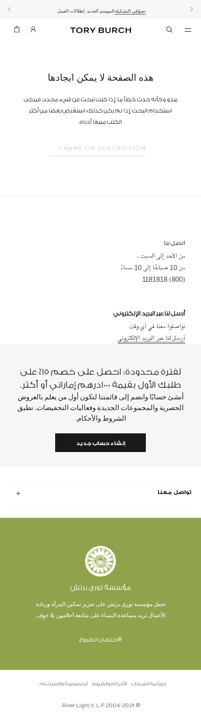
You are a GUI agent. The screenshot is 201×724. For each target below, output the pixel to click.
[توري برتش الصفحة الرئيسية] (100, 30)
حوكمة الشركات (148, 684)
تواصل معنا (175, 492)
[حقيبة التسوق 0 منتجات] (17, 31)
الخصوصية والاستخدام (63, 684)
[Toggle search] (170, 31)
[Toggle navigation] (188, 29)
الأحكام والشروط (109, 684)
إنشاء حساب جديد (100, 443)
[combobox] (97, 149)
